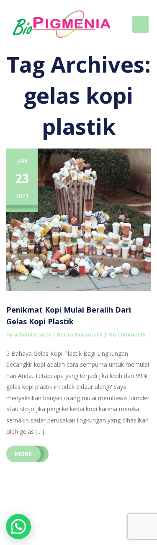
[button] (18, 526)
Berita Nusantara (80, 334)
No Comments (126, 334)
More (23, 454)
